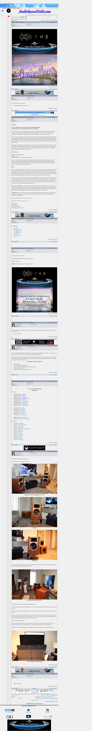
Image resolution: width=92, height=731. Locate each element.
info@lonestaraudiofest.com (28, 258)
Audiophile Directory (25, 405)
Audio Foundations (25, 402)
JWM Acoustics (20, 439)
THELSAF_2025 (15, 22)
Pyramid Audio (24, 403)
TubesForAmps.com (47, 718)
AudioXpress (16, 228)
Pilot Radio (24, 399)
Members (34, 15)
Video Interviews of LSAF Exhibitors (46, 696)
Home (12, 17)
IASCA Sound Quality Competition (24, 418)
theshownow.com (25, 200)
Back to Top (34, 700)
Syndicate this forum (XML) (50, 701)
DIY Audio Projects (9, 712)
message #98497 (22, 381)
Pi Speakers (20, 436)
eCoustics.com (16, 233)
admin (13, 23)
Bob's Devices (24, 394)
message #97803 (22, 95)
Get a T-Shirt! (55, 15)
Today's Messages (17, 19)
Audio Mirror (22, 407)
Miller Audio (24, 395)
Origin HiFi (23, 413)
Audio (15, 17)
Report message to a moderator (52, 86)
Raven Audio (20, 427)
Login (50, 15)
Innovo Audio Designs (23, 414)
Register (46, 15)
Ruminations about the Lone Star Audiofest (21, 105)
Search (38, 15)
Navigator (22, 19)
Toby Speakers (20, 434)
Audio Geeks (20, 435)
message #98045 (22, 322)
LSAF (18, 17)
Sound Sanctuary (22, 411)
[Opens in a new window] (29, 730)
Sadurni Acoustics (23, 409)
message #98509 (22, 451)
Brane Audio (20, 432)
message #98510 (22, 673)
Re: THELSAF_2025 (15, 95)
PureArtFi (28, 428)
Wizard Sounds (24, 396)
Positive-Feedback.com (18, 229)
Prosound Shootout (9, 718)
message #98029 (22, 248)
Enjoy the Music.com (17, 232)
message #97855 (22, 218)
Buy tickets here (17, 261)
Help (42, 15)
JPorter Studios (20, 423)
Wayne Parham (18, 324)
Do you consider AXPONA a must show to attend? (49, 698)
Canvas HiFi (20, 438)
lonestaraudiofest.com (28, 198)
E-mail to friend (14, 20)
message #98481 (22, 345)
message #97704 (20, 22)
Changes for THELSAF (18, 333)
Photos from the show (17, 683)
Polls (26, 19)
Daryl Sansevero (21, 263)
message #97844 (22, 117)
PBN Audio (23, 410)
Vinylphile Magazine (17, 235)
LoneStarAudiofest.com (23, 354)
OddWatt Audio (28, 712)
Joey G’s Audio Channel (22, 424)
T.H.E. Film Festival (23, 417)
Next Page (34, 688)
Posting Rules (28, 15)
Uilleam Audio (20, 431)
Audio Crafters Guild (21, 428)
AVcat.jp (15, 236)
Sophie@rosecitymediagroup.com (17, 207)
